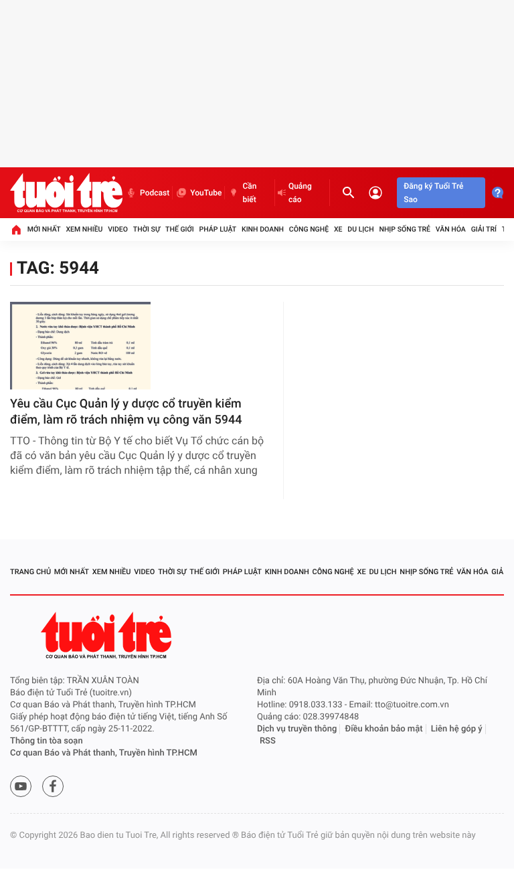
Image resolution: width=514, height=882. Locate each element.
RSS (268, 741)
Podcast (154, 192)
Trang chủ (30, 571)
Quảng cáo (300, 192)
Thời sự (146, 229)
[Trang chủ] (16, 229)
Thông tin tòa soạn (46, 741)
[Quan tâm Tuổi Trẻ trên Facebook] (53, 786)
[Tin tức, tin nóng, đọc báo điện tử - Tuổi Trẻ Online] (66, 193)
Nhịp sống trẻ (404, 229)
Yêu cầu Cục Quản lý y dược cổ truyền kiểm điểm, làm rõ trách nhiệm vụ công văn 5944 (126, 412)
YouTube (206, 192)
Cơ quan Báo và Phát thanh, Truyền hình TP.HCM (103, 753)
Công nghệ (309, 229)
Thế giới (179, 229)
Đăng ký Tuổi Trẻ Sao (433, 192)
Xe (338, 229)
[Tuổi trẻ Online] (108, 635)
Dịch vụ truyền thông (297, 729)
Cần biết (249, 192)
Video (118, 229)
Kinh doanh (263, 229)
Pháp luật (218, 229)
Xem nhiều (84, 229)
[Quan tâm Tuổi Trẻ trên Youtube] (20, 786)
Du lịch (360, 229)
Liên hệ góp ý (457, 729)
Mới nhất (44, 229)
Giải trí (484, 229)
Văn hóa (451, 229)
